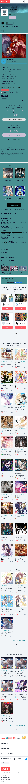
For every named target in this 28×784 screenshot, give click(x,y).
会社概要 (3, 772)
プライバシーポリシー (12, 775)
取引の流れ (5, 249)
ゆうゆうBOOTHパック (17, 232)
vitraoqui (8, 323)
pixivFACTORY (4, 242)
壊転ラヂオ (8, 304)
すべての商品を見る (14, 205)
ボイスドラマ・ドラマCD (14, 87)
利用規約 (8, 772)
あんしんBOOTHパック (6, 232)
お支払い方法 (6, 252)
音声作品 (3, 87)
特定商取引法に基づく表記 (7, 257)
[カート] (16, 92)
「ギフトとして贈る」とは (9, 213)
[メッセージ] (2, 30)
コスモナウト (22, 323)
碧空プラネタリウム (13, 14)
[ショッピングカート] (22, 1)
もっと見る (14, 333)
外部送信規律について (6, 777)
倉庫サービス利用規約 (16, 772)
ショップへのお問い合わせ (7, 260)
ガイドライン (4, 775)
